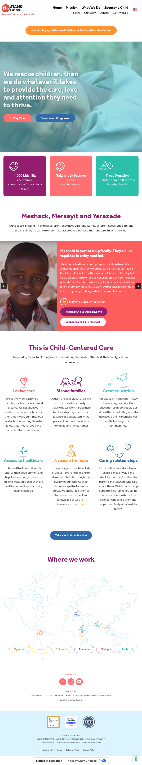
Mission (72, 7)
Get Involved (120, 12)
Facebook (62, 681)
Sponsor (116, 7)
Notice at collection (49, 760)
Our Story (90, 12)
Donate (104, 12)
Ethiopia (106, 649)
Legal (59, 750)
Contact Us (48, 750)
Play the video (87, 302)
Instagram (71, 681)
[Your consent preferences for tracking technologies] (136, 759)
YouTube (79, 681)
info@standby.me (74, 700)
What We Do (91, 7)
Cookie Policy (89, 750)
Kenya (41, 649)
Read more (78, 504)
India (125, 649)
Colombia (62, 649)
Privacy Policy (72, 750)
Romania (84, 649)
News (76, 12)
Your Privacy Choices (82, 760)
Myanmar (19, 649)
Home (57, 7)
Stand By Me (12, 8)
